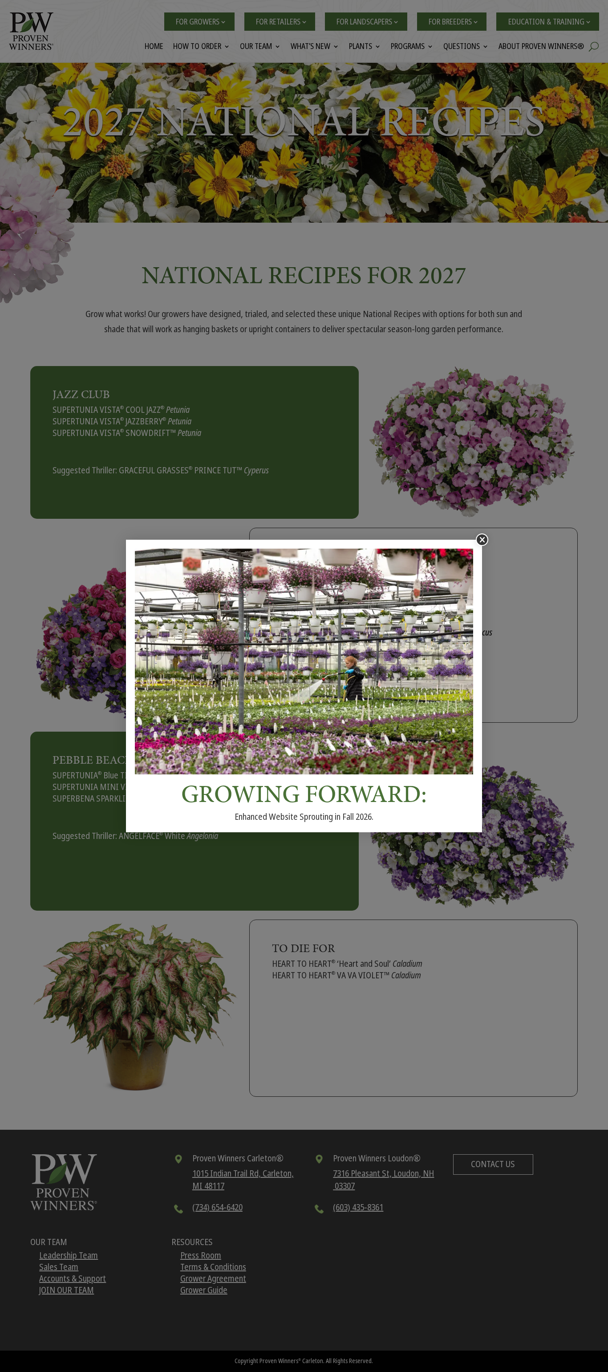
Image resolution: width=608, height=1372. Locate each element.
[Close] (482, 539)
